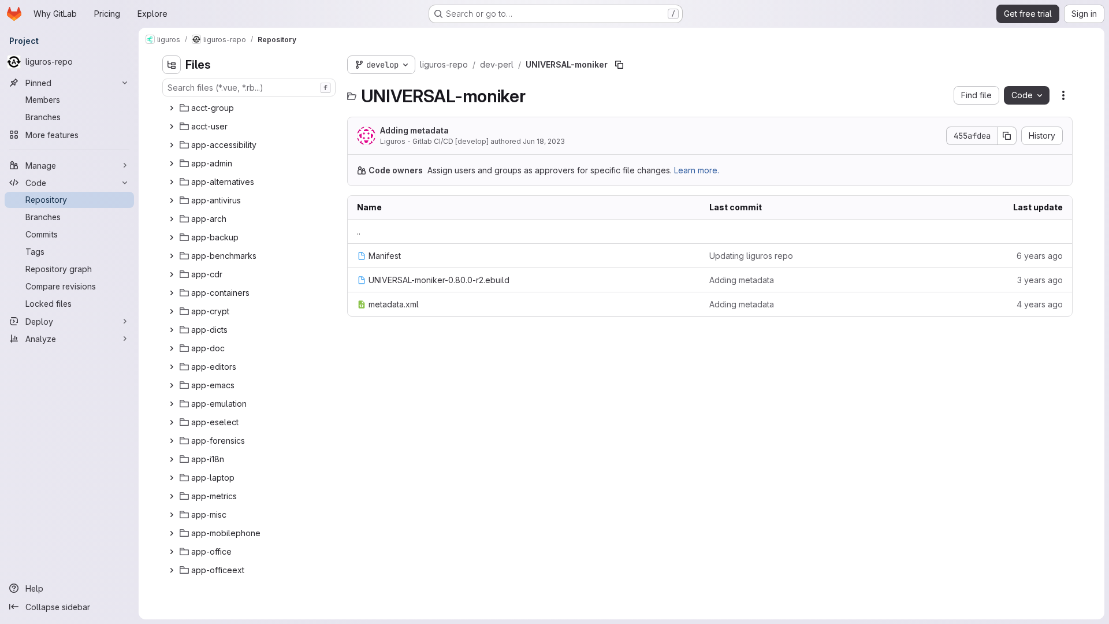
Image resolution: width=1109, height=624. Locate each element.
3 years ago (1040, 280)
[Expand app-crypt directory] (171, 311)
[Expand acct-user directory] (171, 126)
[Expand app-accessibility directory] (171, 145)
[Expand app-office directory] (171, 552)
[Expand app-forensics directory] (171, 441)
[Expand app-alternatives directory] (171, 182)
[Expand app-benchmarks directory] (171, 256)
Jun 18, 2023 (544, 141)
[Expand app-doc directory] (171, 348)
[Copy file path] (619, 64)
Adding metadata (414, 130)
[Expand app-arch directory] (171, 219)
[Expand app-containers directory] (171, 293)
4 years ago (1040, 304)
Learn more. (696, 170)
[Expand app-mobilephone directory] (171, 533)
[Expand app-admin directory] (171, 163)
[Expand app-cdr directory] (171, 274)
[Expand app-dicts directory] (171, 330)
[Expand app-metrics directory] (171, 496)
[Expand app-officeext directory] (171, 570)
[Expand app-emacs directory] (171, 385)
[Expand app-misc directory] (171, 515)
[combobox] (249, 87)
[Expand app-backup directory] (171, 237)
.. (358, 231)
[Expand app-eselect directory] (171, 422)
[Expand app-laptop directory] (171, 478)
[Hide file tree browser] (171, 64)
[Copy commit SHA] (1007, 136)
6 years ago (1040, 256)
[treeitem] (250, 108)
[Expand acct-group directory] (171, 108)
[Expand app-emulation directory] (171, 404)
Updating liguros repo (751, 256)
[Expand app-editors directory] (171, 367)
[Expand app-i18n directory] (171, 459)
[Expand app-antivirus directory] (171, 200)
